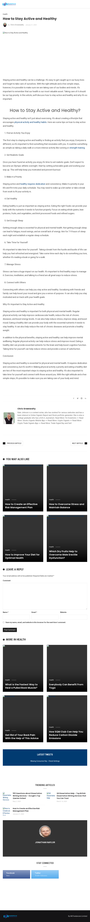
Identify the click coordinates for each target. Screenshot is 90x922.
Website (63, 612)
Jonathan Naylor (45, 842)
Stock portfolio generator (62, 415)
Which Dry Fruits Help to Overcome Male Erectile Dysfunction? (63, 555)
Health (5, 14)
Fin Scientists (70, 418)
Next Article (77, 443)
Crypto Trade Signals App (27, 423)
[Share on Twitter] (77, 398)
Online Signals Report (39, 415)
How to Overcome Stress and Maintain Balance (66, 506)
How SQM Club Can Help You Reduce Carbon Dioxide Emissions (66, 735)
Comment (7, 581)
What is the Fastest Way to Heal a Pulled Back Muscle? (21, 686)
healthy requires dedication (32, 184)
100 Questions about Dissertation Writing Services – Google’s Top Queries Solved (27, 795)
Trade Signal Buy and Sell (61, 423)
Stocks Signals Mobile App (34, 420)
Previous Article (14, 443)
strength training (77, 148)
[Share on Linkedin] (85, 398)
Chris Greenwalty (17, 25)
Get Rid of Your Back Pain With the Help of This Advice (22, 736)
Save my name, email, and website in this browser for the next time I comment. (36, 622)
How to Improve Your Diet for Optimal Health (22, 556)
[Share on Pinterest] (81, 398)
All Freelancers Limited (78, 916)
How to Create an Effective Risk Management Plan (21, 506)
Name (6, 612)
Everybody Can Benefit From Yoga (66, 686)
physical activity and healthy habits (30, 122)
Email (34, 612)
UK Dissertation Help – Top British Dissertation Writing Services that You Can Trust (71, 795)
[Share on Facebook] (73, 398)
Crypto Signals (63, 420)
